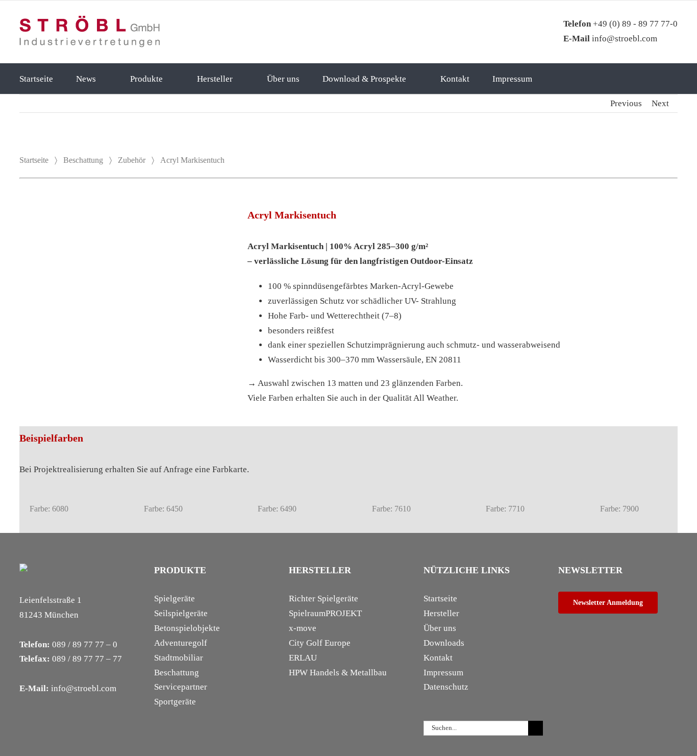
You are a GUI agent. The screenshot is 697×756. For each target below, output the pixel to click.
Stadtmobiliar (178, 658)
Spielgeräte (174, 598)
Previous (626, 103)
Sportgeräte (175, 701)
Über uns (440, 628)
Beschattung (83, 160)
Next (660, 103)
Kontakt (438, 658)
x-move (302, 628)
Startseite (33, 160)
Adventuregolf (180, 643)
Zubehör (131, 160)
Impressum (443, 672)
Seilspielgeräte (181, 613)
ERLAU (303, 658)
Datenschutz (446, 687)
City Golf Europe (320, 643)
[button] (569, 78)
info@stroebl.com (610, 38)
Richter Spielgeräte (323, 598)
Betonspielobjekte (187, 628)
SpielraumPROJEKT (325, 613)
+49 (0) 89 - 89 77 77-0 (620, 24)
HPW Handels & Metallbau (338, 672)
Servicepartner (180, 687)
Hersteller (441, 613)
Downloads (444, 643)
